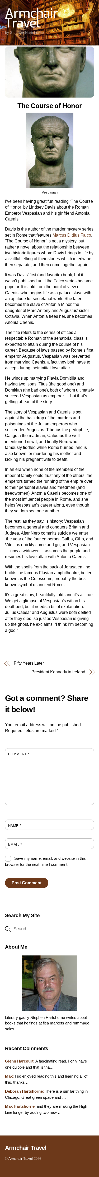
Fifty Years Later (29, 663)
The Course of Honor (49, 105)
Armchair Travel (20, 1159)
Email (15, 845)
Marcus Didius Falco (72, 235)
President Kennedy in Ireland (58, 672)
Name (14, 826)
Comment (19, 754)
